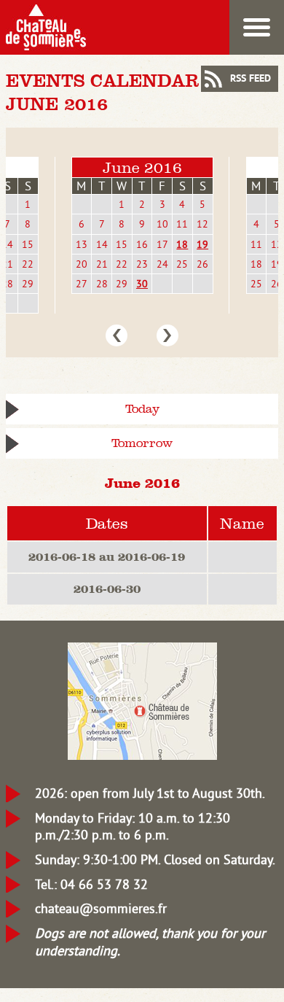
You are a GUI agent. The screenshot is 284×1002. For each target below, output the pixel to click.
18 (182, 244)
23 (142, 264)
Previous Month (116, 335)
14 (102, 244)
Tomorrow (142, 443)
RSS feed (250, 79)
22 (27, 264)
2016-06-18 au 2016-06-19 (106, 556)
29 (27, 283)
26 (202, 264)
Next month (167, 335)
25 (182, 264)
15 (27, 244)
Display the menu (256, 27)
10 (162, 223)
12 (202, 223)
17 (162, 244)
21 (102, 264)
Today (142, 409)
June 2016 (142, 167)
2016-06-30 (107, 588)
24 (162, 264)
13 (81, 244)
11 (182, 223)
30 (142, 283)
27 (81, 283)
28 (102, 283)
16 (142, 244)
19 (202, 244)
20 (81, 264)
